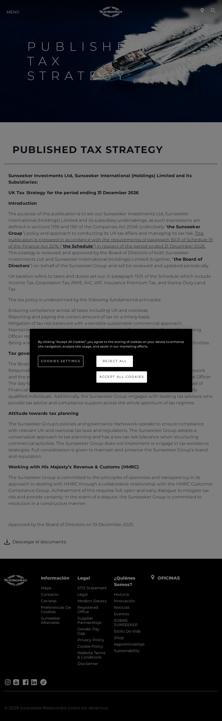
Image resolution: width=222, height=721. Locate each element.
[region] (111, 360)
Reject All (115, 361)
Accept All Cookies (121, 377)
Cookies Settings (60, 361)
